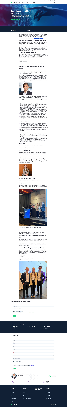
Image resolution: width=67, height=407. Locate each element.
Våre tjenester (14, 391)
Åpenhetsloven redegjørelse (27, 398)
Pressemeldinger (14, 398)
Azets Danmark (48, 389)
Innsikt (34, 2)
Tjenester (19, 2)
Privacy (24, 392)
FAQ (12, 401)
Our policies (24, 395)
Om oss (27, 2)
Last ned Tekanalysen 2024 (15, 19)
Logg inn (49, 0)
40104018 (13, 328)
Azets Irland (48, 392)
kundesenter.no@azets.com (31, 328)
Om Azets (13, 389)
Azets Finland (48, 391)
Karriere (30, 2)
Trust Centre (25, 391)
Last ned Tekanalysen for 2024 (38, 38)
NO (54, 0)
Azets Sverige (48, 395)
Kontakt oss (45, 0)
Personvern (24, 389)
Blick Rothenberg (48, 398)
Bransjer (23, 2)
